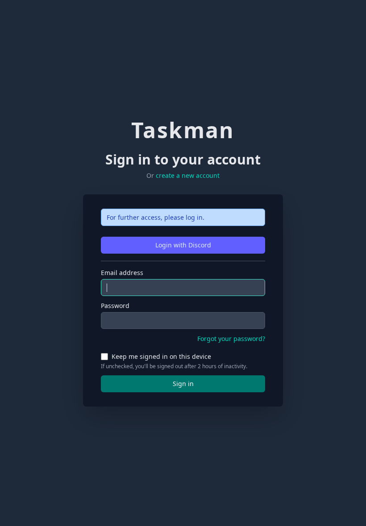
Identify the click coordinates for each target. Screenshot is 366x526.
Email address (122, 272)
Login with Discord (183, 245)
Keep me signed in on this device (161, 356)
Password (115, 305)
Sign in (183, 383)
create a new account (188, 175)
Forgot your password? (231, 338)
